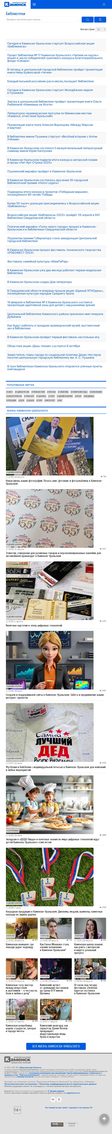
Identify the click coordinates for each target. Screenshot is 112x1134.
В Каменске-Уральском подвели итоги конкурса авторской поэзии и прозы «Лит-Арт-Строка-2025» (52, 161)
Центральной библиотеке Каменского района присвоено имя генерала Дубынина (55, 315)
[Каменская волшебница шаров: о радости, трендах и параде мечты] (22, 1009)
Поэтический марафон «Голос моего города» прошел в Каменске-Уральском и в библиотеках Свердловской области (52, 228)
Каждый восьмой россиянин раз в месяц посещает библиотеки (50, 81)
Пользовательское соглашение (20, 1084)
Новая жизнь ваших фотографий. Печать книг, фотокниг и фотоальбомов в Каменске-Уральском (54, 482)
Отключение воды (79, 392)
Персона (52, 392)
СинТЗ (10, 392)
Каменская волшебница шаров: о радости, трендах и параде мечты (21, 1028)
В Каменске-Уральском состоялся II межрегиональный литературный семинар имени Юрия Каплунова (54, 149)
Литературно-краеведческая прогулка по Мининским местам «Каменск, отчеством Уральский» (49, 114)
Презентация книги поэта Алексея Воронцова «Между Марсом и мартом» (50, 126)
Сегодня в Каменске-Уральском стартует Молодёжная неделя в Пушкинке (50, 91)
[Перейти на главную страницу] (15, 4)
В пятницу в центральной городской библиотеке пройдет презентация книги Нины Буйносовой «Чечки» (55, 71)
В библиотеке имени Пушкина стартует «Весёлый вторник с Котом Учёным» (52, 138)
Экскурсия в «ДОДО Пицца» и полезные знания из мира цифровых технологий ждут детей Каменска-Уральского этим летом (52, 841)
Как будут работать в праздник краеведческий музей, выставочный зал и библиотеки (53, 327)
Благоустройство (15, 396)
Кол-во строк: (87, 29)
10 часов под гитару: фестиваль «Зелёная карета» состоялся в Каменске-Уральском (87, 989)
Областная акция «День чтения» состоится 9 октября (43, 346)
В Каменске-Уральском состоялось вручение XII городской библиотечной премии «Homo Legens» (47, 181)
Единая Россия (23, 392)
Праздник (12, 401)
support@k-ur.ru (73, 1093)
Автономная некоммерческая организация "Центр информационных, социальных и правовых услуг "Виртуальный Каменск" (53, 1074)
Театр (40, 401)
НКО (60, 401)
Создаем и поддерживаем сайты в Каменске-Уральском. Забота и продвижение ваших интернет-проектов (55, 696)
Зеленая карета (82, 976)
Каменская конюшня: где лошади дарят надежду (20, 946)
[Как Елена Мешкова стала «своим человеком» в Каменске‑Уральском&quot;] (56, 928)
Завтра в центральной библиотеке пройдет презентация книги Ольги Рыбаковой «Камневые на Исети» (54, 103)
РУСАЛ (79, 396)
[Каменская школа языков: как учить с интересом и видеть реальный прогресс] (90, 928)
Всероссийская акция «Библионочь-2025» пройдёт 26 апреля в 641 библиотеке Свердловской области (53, 216)
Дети (22, 401)
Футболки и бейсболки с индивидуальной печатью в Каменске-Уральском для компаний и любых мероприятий (56, 769)
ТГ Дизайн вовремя (56, 1091)
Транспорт (30, 396)
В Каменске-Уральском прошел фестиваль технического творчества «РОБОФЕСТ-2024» (54, 251)
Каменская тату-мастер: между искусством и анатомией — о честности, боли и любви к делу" (21, 989)
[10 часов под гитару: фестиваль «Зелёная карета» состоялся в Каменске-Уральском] (90, 969)
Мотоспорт (50, 401)
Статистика (64, 392)
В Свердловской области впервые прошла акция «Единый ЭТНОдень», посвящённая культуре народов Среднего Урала (55, 292)
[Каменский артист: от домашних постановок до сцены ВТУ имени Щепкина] (56, 969)
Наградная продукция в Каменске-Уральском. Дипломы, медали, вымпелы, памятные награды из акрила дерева (54, 913)
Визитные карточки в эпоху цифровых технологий (34, 625)
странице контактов (24, 1077)
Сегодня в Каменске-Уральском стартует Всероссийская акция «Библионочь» (50, 45)
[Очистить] (100, 20)
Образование (96, 392)
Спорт (52, 396)
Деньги (31, 401)
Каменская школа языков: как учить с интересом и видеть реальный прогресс (88, 949)
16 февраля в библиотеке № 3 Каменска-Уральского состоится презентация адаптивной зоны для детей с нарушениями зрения (51, 303)
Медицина (89, 396)
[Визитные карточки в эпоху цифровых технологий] (50, 590)
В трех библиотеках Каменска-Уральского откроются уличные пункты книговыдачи (54, 368)
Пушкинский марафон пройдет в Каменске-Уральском (44, 171)
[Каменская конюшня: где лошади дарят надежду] (22, 928)
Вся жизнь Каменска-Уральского (56, 1046)
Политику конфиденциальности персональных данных (68, 1084)
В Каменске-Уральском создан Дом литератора (39, 282)
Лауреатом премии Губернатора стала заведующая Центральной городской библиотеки (52, 239)
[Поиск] (88, 20)
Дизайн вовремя (65, 396)
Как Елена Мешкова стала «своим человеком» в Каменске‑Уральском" (54, 947)
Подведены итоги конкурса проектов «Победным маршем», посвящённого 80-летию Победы (47, 193)
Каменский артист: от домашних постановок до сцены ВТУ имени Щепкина (54, 989)
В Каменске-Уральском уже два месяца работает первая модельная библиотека (54, 271)
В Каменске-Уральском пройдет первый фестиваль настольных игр (53, 337)
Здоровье (42, 396)
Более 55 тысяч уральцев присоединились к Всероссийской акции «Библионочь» (53, 205)
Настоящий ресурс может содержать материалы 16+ (69, 1107)
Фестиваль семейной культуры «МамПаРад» (37, 261)
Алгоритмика (13, 831)
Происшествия (39, 392)
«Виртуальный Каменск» (30, 1067)
